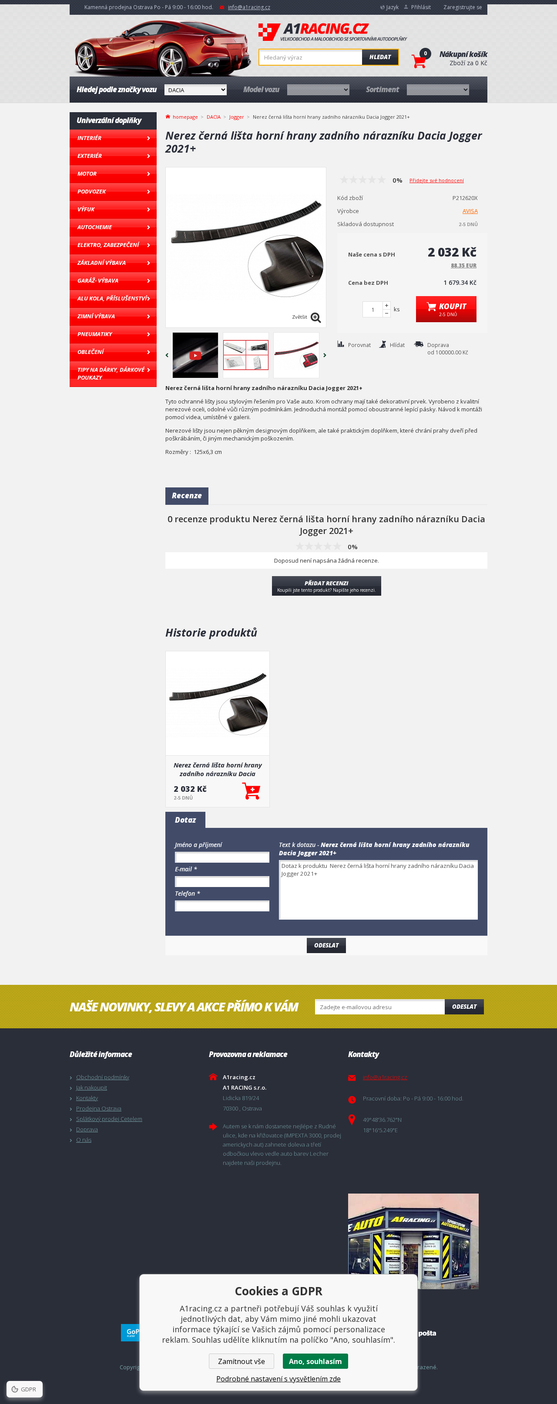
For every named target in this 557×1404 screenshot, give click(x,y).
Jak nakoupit (91, 1087)
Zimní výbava (96, 316)
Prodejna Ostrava (98, 1108)
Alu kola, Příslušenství (112, 298)
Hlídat (397, 345)
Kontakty (87, 1098)
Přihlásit (421, 7)
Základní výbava (101, 263)
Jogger (236, 116)
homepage (185, 116)
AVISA (470, 211)
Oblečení (90, 352)
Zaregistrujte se (462, 7)
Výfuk (85, 209)
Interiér (89, 138)
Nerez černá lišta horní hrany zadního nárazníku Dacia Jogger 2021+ (218, 769)
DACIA (214, 116)
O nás (83, 1140)
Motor (87, 173)
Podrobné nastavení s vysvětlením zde (278, 1379)
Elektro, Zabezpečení (108, 245)
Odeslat (464, 1006)
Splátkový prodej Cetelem (109, 1119)
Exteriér (89, 156)
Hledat (380, 57)
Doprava (87, 1129)
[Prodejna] (415, 1241)
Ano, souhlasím (315, 1361)
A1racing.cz (332, 32)
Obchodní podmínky (102, 1077)
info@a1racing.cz (249, 7)
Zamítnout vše (241, 1361)
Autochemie (94, 227)
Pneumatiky (94, 334)
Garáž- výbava (97, 280)
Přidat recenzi (326, 586)
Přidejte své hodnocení (436, 180)
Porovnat (359, 345)
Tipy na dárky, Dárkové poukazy (110, 373)
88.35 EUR (463, 265)
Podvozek (91, 191)
